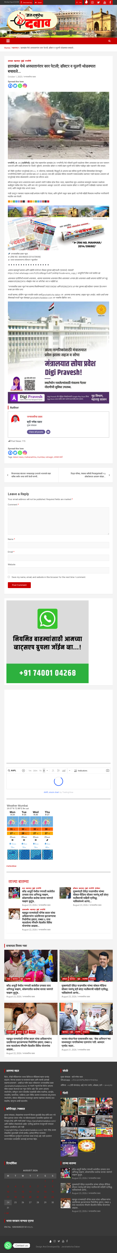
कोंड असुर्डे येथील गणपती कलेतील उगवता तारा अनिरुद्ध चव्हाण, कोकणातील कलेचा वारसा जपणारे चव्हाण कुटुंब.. (38, 896)
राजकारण (86, 1032)
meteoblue (11, 866)
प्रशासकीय (25, 910)
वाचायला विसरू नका (16, 945)
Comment (13, 504)
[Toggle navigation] (8, 41)
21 (38, 1197)
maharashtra (30, 457)
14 (38, 1192)
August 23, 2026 (29, 905)
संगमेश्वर (97, 888)
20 (30, 1197)
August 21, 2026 (69, 1050)
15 (45, 1192)
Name (11, 539)
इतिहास (75, 888)
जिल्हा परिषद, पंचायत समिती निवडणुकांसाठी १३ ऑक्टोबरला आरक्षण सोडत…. (88, 475)
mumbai (41, 457)
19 (23, 1197)
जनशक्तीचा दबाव (30, 77)
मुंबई (22, 61)
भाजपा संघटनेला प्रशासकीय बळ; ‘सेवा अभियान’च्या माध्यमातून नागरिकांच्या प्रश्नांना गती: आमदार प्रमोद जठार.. (86, 1042)
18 (15, 1197)
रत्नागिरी (28, 61)
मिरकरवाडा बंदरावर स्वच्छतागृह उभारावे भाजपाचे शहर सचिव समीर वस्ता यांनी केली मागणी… (31, 475)
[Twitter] (15, 86)
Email (11, 552)
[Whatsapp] (20, 86)
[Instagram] (25, 86)
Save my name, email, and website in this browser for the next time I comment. (49, 577)
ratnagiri (49, 457)
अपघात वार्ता (58, 457)
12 (23, 1192)
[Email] (48, 432)
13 (30, 1192)
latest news (18, 457)
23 (53, 1197)
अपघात (10, 61)
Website (11, 564)
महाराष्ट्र (17, 61)
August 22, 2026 (29, 930)
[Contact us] (8, 1245)
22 (45, 1197)
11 (15, 1192)
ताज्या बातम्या (19, 881)
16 (53, 1192)
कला (23, 888)
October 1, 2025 (15, 77)
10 (8, 1192)
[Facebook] (10, 86)
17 (8, 1197)
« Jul (6, 1213)
